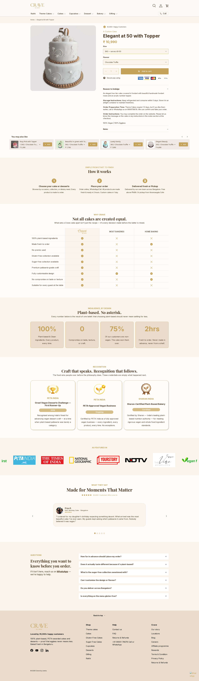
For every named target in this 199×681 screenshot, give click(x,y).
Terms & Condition (159, 654)
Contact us (117, 629)
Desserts (90, 650)
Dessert (87, 13)
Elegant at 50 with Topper (45, 19)
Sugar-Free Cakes (94, 642)
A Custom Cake (110, 31)
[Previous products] (182, 136)
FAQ (114, 633)
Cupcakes (73, 13)
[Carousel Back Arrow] (32, 516)
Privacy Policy (157, 658)
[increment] (116, 71)
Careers (154, 642)
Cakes (60, 13)
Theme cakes (92, 629)
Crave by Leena (41, 671)
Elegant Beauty (161, 141)
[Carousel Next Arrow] (166, 516)
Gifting (112, 13)
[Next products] (187, 136)
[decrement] (105, 71)
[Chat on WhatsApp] (193, 675)
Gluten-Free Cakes (94, 638)
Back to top (98, 615)
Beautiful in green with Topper (76, 141)
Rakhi (33, 13)
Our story (155, 629)
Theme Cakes (45, 13)
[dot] (95, 533)
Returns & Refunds (120, 638)
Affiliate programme (160, 646)
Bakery (100, 13)
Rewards (155, 650)
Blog (153, 638)
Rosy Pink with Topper (28, 141)
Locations (155, 633)
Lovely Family (115, 141)
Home (32, 19)
